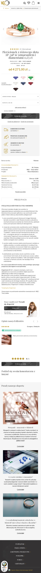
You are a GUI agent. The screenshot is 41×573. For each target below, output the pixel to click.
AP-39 (23, 65)
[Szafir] (23, 83)
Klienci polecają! (26, 49)
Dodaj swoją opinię (20, 364)
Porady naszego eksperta (12, 385)
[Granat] (16, 89)
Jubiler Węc (19, 8)
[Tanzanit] (16, 78)
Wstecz (7, 8)
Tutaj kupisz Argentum (8, 288)
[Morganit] (23, 78)
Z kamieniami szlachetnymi (31, 8)
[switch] (4, 570)
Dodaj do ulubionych (14, 121)
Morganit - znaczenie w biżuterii (20, 427)
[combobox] (20, 102)
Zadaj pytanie (15, 308)
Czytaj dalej (20, 446)
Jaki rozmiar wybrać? (20, 107)
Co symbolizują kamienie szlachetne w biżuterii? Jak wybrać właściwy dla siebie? (20, 521)
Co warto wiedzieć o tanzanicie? (20, 477)
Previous (3, 29)
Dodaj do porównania (27, 121)
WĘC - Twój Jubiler (25, 61)
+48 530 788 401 (8, 313)
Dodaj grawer (9, 111)
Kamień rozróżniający (6, 83)
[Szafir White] (16, 83)
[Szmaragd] (30, 78)
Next (38, 29)
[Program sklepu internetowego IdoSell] (20, 570)
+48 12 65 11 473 (18, 313)
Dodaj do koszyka (20, 116)
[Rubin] (30, 83)
